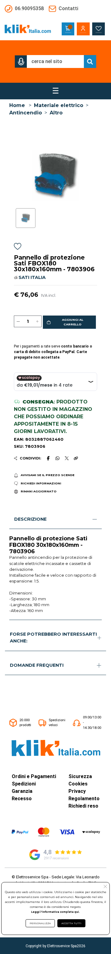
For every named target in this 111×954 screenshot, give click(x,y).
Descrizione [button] (30, 519)
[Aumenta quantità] (37, 321)
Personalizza (40, 923)
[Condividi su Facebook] (48, 458)
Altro (56, 113)
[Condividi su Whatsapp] (58, 458)
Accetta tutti (71, 923)
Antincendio (25, 113)
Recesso (22, 798)
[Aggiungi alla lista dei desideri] (17, 247)
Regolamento (84, 798)
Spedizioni (24, 784)
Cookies (78, 784)
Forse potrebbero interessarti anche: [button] (53, 637)
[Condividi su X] (67, 458)
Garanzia (22, 791)
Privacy (77, 791)
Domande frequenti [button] (37, 665)
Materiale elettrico (58, 105)
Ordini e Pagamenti (34, 776)
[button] (21, 61)
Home (17, 105)
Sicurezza (80, 776)
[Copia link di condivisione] (76, 458)
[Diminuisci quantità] (18, 321)
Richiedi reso (83, 806)
